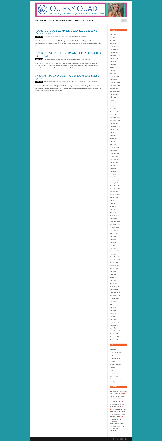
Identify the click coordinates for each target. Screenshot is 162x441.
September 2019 (115, 266)
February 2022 (114, 180)
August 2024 (114, 94)
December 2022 (115, 153)
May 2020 (113, 242)
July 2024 (113, 97)
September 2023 (115, 126)
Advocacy (47, 37)
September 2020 (115, 230)
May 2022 (113, 171)
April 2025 (113, 70)
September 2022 (115, 159)
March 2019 (113, 283)
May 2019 (113, 277)
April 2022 (113, 174)
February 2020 (114, 251)
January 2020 (114, 254)
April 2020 (113, 245)
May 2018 (113, 313)
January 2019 (114, 289)
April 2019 (113, 280)
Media (82, 20)
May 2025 (113, 67)
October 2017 (114, 334)
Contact (76, 20)
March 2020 (113, 248)
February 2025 (114, 76)
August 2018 (114, 304)
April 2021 (113, 209)
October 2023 (114, 124)
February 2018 (114, 322)
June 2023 (113, 135)
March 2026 (113, 44)
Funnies (112, 361)
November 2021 (115, 189)
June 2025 (113, 64)
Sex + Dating (67, 59)
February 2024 (114, 112)
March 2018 (113, 319)
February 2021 (114, 215)
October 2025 (114, 52)
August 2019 (114, 269)
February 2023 (114, 147)
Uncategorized (83, 37)
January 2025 (114, 79)
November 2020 (115, 224)
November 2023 (115, 121)
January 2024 (114, 115)
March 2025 (113, 73)
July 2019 (113, 272)
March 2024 (113, 109)
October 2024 (114, 88)
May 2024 (113, 103)
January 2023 (114, 150)
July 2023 (113, 132)
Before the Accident (55, 81)
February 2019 (114, 286)
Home (37, 20)
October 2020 (114, 227)
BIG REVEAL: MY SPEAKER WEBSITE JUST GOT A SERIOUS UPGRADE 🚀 (117, 399)
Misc (66, 37)
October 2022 (114, 156)
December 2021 (115, 186)
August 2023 (114, 129)
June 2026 (113, 38)
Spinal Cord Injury (73, 37)
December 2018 (115, 292)
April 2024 (113, 106)
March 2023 (113, 144)
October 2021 (114, 192)
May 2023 (113, 138)
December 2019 (115, 257)
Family (112, 355)
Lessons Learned (55, 37)
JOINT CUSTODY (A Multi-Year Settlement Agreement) (66, 32)
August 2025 (114, 58)
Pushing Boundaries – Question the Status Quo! (68, 77)
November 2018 (115, 295)
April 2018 (113, 316)
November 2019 (115, 260)
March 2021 (113, 212)
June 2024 (113, 100)
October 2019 (114, 263)
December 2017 (115, 328)
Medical (63, 37)
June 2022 (113, 168)
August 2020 (114, 233)
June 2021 (113, 203)
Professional (114, 373)
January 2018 (114, 325)
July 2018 (113, 307)
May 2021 (113, 206)
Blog (50, 20)
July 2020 (113, 236)
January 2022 (114, 183)
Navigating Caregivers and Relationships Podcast (68, 54)
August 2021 (114, 198)
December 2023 (115, 118)
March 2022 (113, 177)
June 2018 (113, 310)
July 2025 (113, 61)
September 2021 (115, 195)
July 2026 (113, 35)
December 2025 (115, 50)
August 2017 (114, 340)
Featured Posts (115, 358)
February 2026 (114, 47)
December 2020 (115, 221)
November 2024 (115, 85)
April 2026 (113, 41)
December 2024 (115, 82)
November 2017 (115, 331)
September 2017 (115, 337)
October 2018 (114, 298)
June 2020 (113, 239)
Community (90, 20)
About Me (43, 20)
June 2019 (113, 274)
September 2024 (115, 91)
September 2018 (115, 301)
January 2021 (114, 218)
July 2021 (113, 200)
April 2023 (113, 141)
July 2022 (113, 165)
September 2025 (115, 55)
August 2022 (114, 162)
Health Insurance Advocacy (64, 20)
